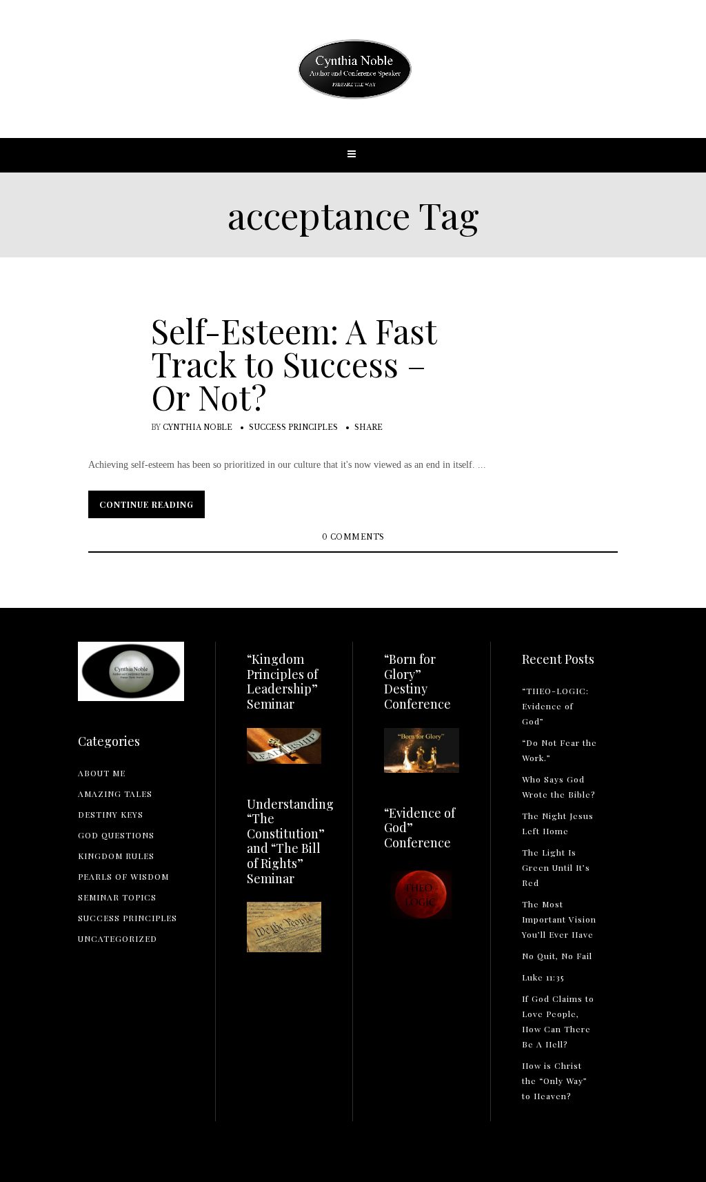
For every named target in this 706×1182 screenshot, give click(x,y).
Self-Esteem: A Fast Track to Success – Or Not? (293, 363)
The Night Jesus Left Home (558, 823)
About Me (101, 772)
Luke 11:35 (543, 977)
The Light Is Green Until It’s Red (556, 867)
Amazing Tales (115, 793)
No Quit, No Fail (557, 955)
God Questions (116, 834)
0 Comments (353, 537)
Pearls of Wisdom (123, 876)
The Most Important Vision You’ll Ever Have (559, 919)
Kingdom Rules (116, 855)
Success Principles (293, 427)
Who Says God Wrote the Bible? (558, 787)
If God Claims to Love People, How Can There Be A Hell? (558, 1021)
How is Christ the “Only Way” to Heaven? (554, 1080)
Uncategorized (117, 938)
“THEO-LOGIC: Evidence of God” (555, 706)
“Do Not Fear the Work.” (559, 750)
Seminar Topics (117, 897)
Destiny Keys (110, 814)
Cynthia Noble (197, 427)
